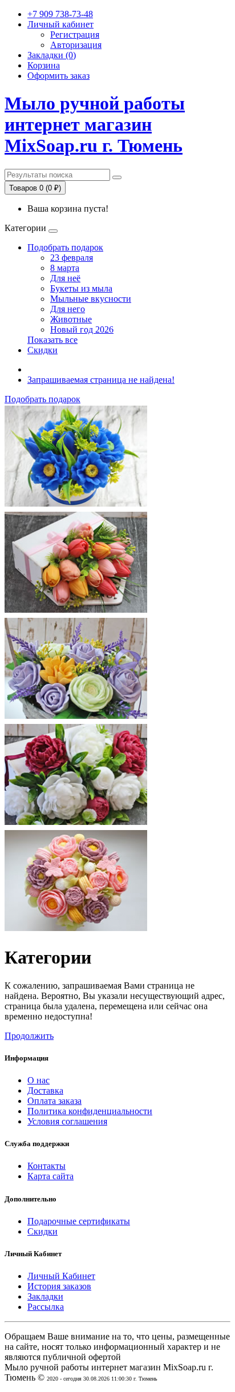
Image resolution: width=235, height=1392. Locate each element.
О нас (38, 1080)
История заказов (59, 1286)
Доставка (45, 1090)
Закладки (45, 1296)
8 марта (64, 268)
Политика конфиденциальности (89, 1111)
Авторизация (76, 45)
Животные (71, 319)
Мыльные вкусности (90, 299)
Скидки (42, 350)
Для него (67, 309)
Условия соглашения (67, 1121)
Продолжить (29, 1036)
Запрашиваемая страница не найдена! (101, 380)
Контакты (46, 1166)
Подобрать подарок (65, 247)
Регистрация (74, 34)
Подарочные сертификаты (78, 1221)
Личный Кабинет (61, 1276)
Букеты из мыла (81, 288)
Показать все (52, 340)
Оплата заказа (54, 1101)
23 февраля (71, 257)
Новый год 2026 (82, 329)
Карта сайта (50, 1176)
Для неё (65, 278)
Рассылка (45, 1307)
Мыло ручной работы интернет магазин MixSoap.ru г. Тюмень (95, 124)
